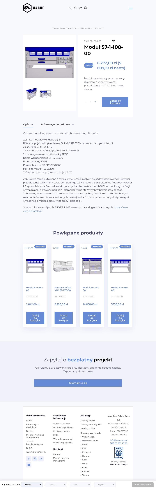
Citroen (86, 471)
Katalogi (85, 415)
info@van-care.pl (118, 440)
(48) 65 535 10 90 (118, 443)
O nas (29, 420)
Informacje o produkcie (32, 425)
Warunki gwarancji (63, 439)
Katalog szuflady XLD (91, 424)
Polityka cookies (61, 431)
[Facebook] (28, 458)
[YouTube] (28, 464)
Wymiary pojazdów (63, 442)
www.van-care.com (36, 452)
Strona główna (59, 28)
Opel (84, 467)
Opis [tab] (26, 124)
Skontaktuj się (78, 382)
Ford (84, 444)
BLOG (29, 448)
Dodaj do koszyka (115, 102)
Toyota (85, 475)
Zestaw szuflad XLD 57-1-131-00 (63, 289)
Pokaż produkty (143, 485)
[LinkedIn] (41, 458)
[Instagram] (34, 458)
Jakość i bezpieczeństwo (34, 442)
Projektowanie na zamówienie (35, 436)
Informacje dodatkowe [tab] (55, 124)
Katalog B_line (87, 428)
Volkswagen (88, 437)
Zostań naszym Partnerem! (61, 459)
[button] (113, 40)
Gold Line (83, 28)
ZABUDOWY (72, 28)
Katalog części (87, 420)
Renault (86, 456)
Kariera (56, 454)
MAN (84, 463)
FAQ (55, 435)
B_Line (29, 431)
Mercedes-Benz (90, 440)
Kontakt (58, 449)
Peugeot (86, 452)
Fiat (84, 448)
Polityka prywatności (63, 427)
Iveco (84, 459)
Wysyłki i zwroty (61, 423)
